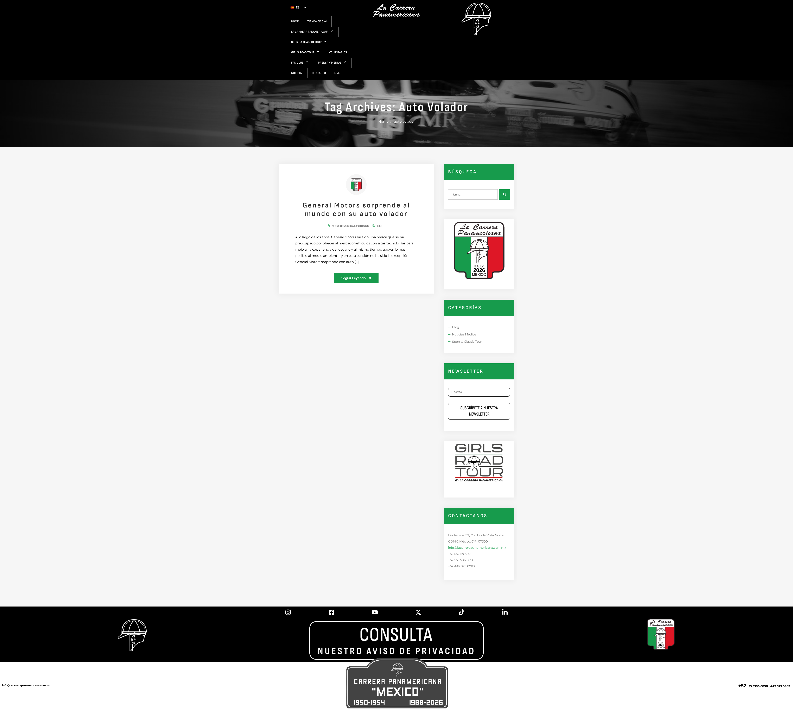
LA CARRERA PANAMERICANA (309, 31)
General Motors (361, 225)
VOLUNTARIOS (338, 52)
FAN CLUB (297, 62)
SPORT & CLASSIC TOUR (306, 42)
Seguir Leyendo (354, 278)
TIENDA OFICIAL (317, 21)
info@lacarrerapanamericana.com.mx (477, 548)
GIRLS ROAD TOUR (303, 52)
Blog (379, 225)
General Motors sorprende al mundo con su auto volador (356, 209)
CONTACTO (319, 73)
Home (383, 121)
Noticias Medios (464, 334)
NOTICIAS (297, 73)
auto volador (338, 225)
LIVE (337, 73)
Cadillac (349, 225)
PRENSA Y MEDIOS (329, 62)
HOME (295, 21)
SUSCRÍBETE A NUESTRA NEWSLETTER (479, 411)
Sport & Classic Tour (467, 342)
